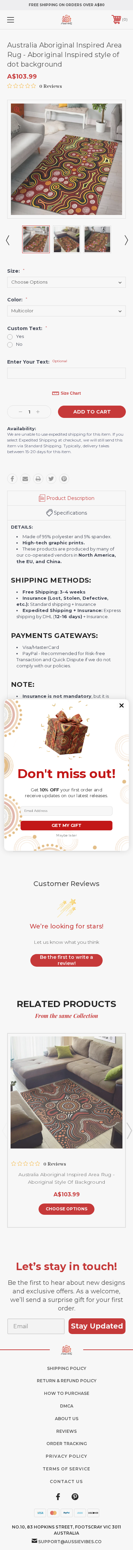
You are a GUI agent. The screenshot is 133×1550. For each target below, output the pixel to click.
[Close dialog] (121, 705)
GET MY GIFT (66, 825)
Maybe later (66, 835)
